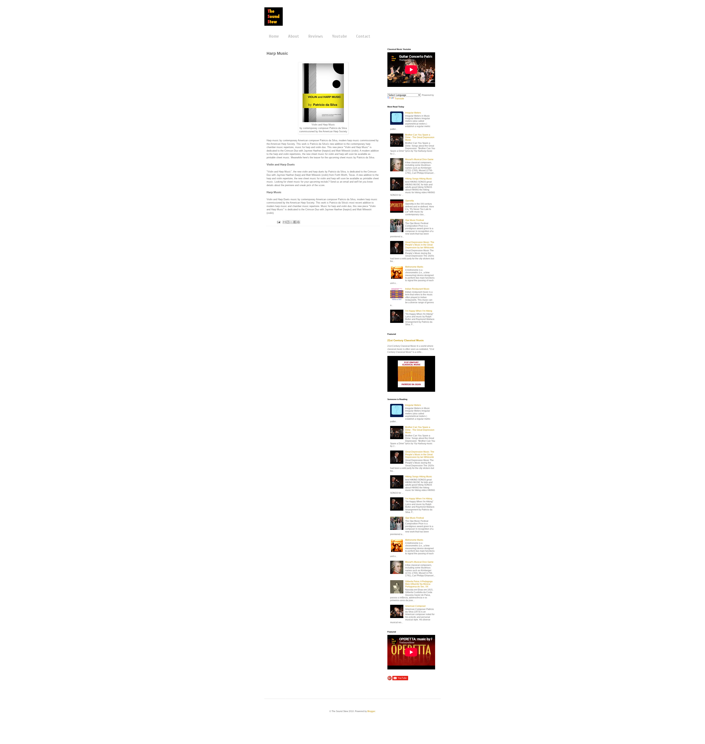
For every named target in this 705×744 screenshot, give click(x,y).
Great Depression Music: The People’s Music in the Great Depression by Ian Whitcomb (419, 245)
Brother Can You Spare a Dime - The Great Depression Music (419, 137)
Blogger (371, 711)
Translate (399, 98)
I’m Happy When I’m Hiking (418, 311)
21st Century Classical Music (405, 340)
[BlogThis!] (288, 222)
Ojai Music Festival (414, 220)
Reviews (315, 36)
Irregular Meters (413, 112)
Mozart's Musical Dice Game (419, 159)
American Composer (415, 606)
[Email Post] (278, 222)
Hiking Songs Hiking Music (418, 178)
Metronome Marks (414, 267)
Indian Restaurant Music (417, 289)
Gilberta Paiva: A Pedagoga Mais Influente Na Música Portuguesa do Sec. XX (419, 584)
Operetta (409, 200)
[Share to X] (291, 222)
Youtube (339, 36)
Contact (363, 36)
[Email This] (284, 222)
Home (274, 36)
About (293, 36)
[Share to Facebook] (295, 222)
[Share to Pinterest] (298, 222)
